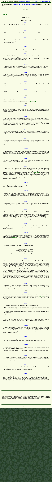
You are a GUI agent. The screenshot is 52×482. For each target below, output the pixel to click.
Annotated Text (47, 1)
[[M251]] (26, 325)
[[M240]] (26, 182)
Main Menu (21, 1)
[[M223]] (26, 22)
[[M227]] (26, 53)
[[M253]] (26, 344)
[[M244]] (26, 223)
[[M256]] (26, 373)
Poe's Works (26, 1)
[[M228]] (26, 64)
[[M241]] (26, 190)
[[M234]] (26, 116)
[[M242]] (26, 201)
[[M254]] (26, 355)
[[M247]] (26, 258)
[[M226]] (26, 46)
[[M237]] (26, 148)
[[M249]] (26, 292)
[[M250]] (26, 303)
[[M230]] (26, 81)
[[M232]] (26, 97)
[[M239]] (26, 166)
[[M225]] (26, 37)
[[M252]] (26, 336)
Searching (42, 1)
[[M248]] (26, 283)
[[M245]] (26, 232)
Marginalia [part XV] (18, 4)
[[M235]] (26, 129)
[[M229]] (26, 72)
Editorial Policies (36, 1)
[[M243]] (26, 209)
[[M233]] (26, 105)
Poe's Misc (31, 1)
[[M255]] (26, 364)
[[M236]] (26, 138)
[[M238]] (26, 158)
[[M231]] (26, 89)
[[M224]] (26, 30)
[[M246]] (26, 243)
